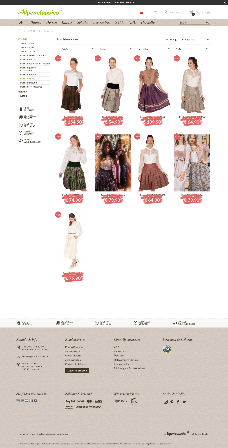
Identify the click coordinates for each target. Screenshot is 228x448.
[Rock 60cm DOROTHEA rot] (152, 163)
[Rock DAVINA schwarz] (113, 163)
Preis (178, 49)
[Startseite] (22, 22)
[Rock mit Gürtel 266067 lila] (152, 85)
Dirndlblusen (27, 47)
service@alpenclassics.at (35, 356)
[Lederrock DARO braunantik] (73, 85)
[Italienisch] (31, 401)
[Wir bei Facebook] (178, 402)
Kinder (22, 95)
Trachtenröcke (27, 78)
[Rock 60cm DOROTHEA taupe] (192, 85)
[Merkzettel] (155, 13)
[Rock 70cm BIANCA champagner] (192, 163)
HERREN (22, 91)
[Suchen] (208, 23)
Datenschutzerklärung (126, 359)
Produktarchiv (121, 363)
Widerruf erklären (77, 370)
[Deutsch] (18, 401)
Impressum (120, 351)
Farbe (102, 49)
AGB (116, 347)
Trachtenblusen (28, 59)
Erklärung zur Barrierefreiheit (129, 368)
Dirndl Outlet (27, 43)
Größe (64, 49)
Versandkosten (73, 351)
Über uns (119, 355)
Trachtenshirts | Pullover (33, 55)
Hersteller (142, 49)
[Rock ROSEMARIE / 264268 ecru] (73, 241)
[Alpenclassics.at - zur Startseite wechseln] (46, 11)
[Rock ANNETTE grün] (73, 163)
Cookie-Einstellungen (76, 363)
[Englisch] (22, 401)
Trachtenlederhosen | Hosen (35, 63)
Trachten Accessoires (31, 86)
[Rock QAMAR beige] (113, 85)
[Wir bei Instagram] (165, 402)
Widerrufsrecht (73, 355)
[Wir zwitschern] (184, 402)
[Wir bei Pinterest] (171, 402)
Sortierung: (171, 39)
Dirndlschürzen (28, 51)
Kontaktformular (74, 347)
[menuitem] (194, 22)
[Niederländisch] (26, 401)
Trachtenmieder (28, 74)
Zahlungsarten (73, 359)
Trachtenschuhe (28, 82)
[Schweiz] (35, 401)
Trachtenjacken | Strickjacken (28, 69)
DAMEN (22, 38)
